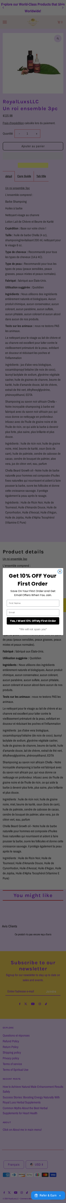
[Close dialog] (60, 571)
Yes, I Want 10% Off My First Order (33, 621)
